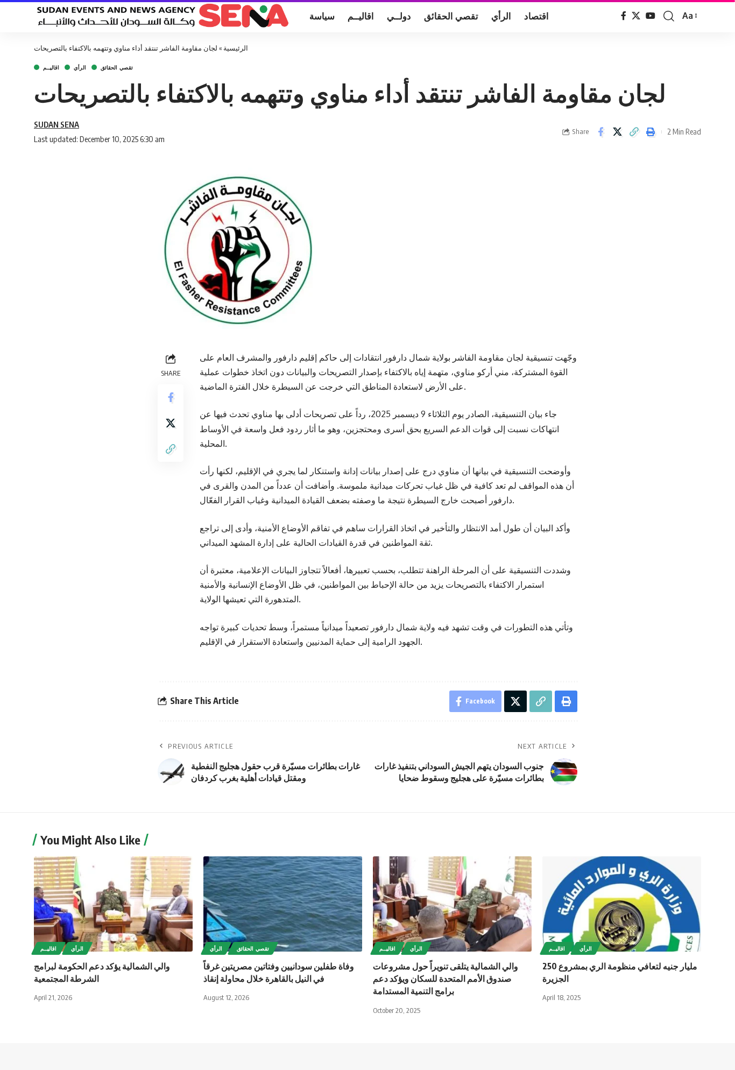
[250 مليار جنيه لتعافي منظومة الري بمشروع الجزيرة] (621, 904)
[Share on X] (617, 131)
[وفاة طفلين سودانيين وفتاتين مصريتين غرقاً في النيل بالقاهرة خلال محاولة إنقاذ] (282, 904)
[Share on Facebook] (600, 131)
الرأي (80, 67)
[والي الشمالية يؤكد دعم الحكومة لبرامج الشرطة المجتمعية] (113, 904)
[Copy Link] (633, 131)
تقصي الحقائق (117, 67)
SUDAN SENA (56, 124)
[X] (636, 16)
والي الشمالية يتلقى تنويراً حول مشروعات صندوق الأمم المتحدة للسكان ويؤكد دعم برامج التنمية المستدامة (445, 978)
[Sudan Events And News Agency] (163, 16)
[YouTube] (650, 16)
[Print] (650, 131)
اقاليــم (51, 67)
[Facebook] (623, 16)
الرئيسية (235, 48)
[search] (668, 16)
